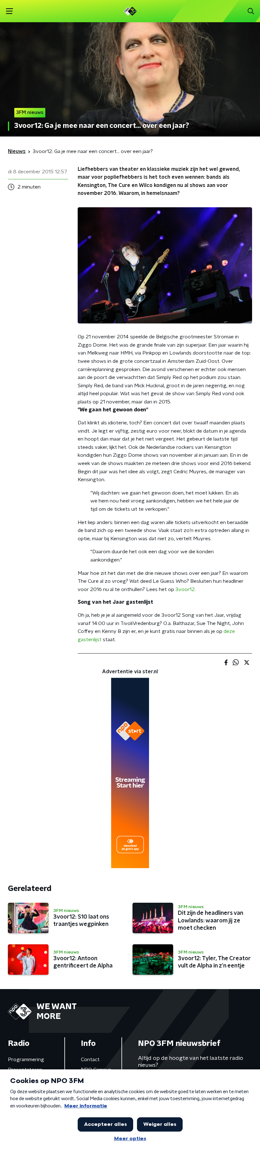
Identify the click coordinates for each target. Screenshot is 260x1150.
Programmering (26, 1059)
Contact (90, 1059)
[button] (9, 11)
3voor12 (185, 589)
